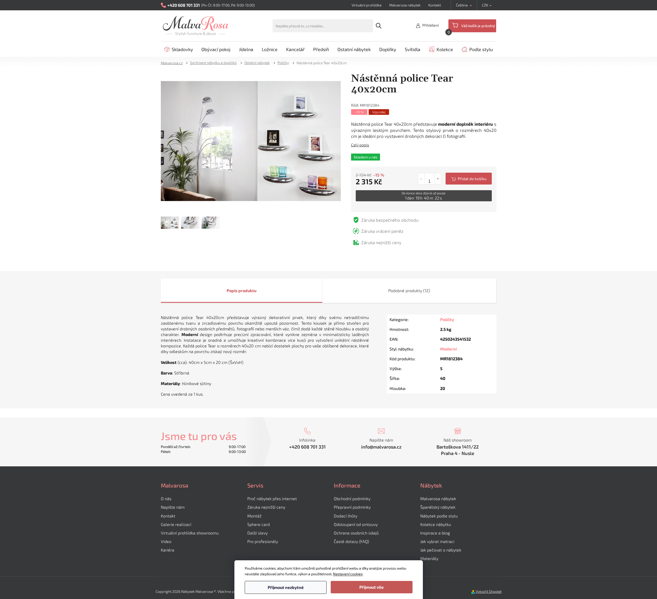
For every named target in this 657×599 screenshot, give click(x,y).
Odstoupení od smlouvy (356, 524)
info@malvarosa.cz (381, 447)
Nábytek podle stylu (439, 515)
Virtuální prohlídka (367, 5)
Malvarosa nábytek (405, 5)
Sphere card (258, 524)
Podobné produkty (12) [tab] (409, 290)
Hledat (379, 25)
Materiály (429, 558)
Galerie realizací (176, 524)
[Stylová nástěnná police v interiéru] (251, 140)
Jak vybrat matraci (437, 541)
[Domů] (173, 62)
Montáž (254, 515)
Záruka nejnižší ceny (266, 507)
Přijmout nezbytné (286, 587)
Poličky (447, 319)
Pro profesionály (262, 541)
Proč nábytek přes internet (272, 498)
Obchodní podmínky (352, 498)
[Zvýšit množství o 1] (437, 178)
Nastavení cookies (348, 574)
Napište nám (173, 507)
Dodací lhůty (345, 515)
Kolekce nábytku (435, 524)
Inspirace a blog (435, 532)
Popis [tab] (232, 290)
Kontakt (434, 5)
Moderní (448, 348)
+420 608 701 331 (307, 447)
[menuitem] (179, 49)
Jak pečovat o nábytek (440, 549)
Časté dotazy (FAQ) (351, 541)
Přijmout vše (371, 587)
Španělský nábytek (437, 507)
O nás (166, 498)
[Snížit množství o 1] (421, 178)
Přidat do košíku (469, 179)
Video (166, 541)
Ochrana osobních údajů (356, 532)
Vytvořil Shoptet (489, 591)
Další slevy (257, 532)
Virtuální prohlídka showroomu (190, 532)
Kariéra (167, 549)
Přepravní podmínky (352, 507)
